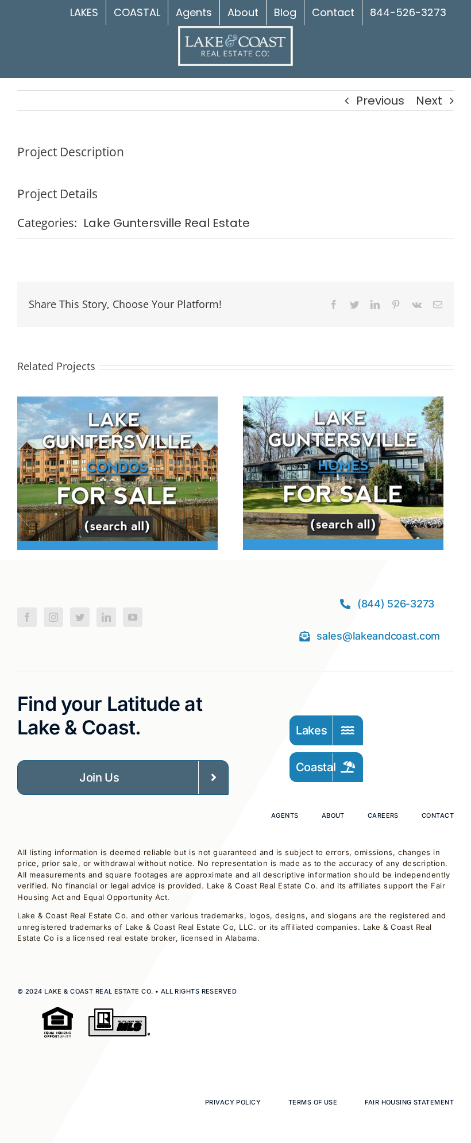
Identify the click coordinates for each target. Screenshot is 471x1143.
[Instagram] (53, 617)
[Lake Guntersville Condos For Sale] (117, 405)
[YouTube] (132, 617)
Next (429, 101)
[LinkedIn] (106, 617)
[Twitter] (80, 617)
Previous (380, 101)
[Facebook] (27, 617)
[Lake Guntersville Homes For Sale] (343, 405)
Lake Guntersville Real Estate (166, 223)
